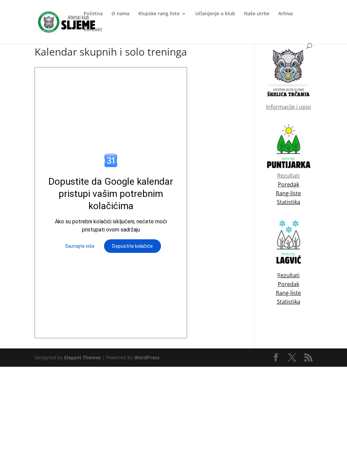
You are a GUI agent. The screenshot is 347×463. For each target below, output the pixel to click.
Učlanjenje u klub (215, 14)
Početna (93, 14)
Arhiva (285, 14)
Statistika (288, 301)
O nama (120, 14)
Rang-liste (288, 293)
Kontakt (93, 30)
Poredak (288, 284)
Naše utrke (256, 14)
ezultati (290, 275)
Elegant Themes (82, 357)
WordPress (147, 357)
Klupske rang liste (159, 14)
